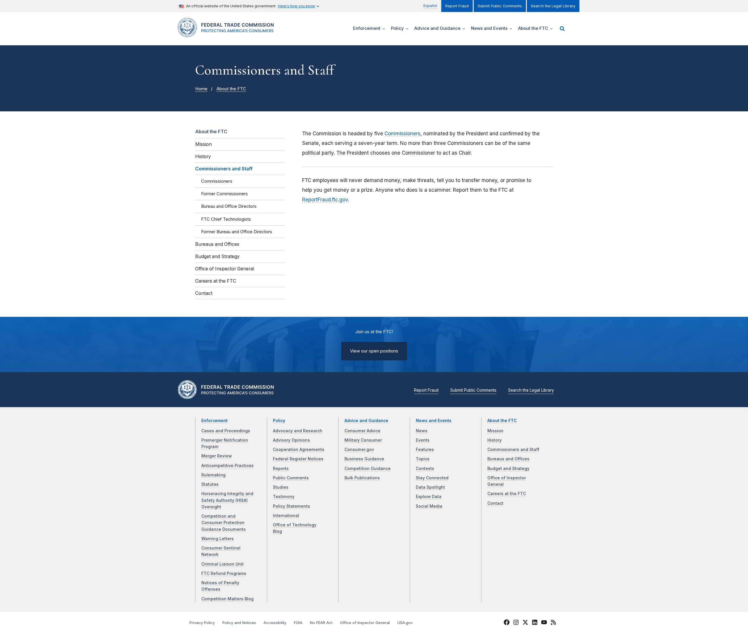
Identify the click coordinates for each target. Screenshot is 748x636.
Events (423, 440)
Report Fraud (457, 6)
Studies (280, 487)
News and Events (433, 420)
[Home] (228, 33)
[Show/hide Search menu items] (562, 28)
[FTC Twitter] (525, 622)
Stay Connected (432, 478)
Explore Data (428, 496)
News (421, 430)
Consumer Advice (362, 430)
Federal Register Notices (298, 459)
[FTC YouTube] (544, 623)
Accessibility (275, 623)
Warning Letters (217, 538)
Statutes (210, 484)
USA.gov (405, 623)
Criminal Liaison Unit (222, 564)
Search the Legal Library (553, 6)
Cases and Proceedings (225, 430)
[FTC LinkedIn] (535, 623)
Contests (425, 468)
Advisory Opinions (291, 440)
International (286, 515)
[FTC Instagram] (516, 623)
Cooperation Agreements (298, 449)
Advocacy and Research (297, 430)
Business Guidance (364, 459)
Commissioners (402, 133)
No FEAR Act (321, 623)
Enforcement (214, 420)
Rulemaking (213, 475)
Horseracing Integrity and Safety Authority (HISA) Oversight (227, 500)
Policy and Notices (239, 623)
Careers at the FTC (506, 493)
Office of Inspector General (365, 623)
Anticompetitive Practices (227, 465)
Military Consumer (363, 440)
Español (430, 6)
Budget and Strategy (508, 468)
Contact (495, 503)
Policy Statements (291, 506)
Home (201, 88)
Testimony (284, 496)
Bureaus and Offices (508, 459)
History (494, 440)
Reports (281, 468)
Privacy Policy (202, 623)
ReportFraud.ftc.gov (325, 200)
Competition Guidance (367, 468)
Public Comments (291, 478)
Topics (423, 459)
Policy (279, 420)
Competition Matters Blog (227, 599)
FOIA (298, 623)
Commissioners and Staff (513, 449)
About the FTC (231, 88)
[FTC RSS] (553, 623)
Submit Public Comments (500, 6)
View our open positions (374, 351)
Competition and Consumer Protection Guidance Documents (223, 523)
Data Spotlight (430, 487)
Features (425, 449)
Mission (495, 430)
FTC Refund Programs (223, 573)
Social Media (429, 506)
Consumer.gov (359, 449)
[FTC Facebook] (507, 623)
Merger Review (216, 456)
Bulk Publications (362, 478)
